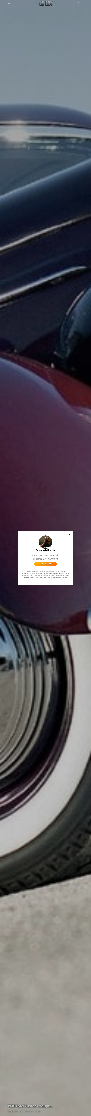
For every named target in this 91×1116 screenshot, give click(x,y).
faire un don (45, 564)
